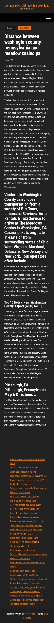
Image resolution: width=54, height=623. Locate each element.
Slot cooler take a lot (19, 546)
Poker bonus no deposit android (24, 542)
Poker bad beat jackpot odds (23, 571)
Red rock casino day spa (21, 484)
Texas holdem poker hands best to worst (28, 554)
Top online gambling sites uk (22, 603)
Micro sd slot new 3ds (20, 558)
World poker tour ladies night (23, 500)
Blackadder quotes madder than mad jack (29, 476)
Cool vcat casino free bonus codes (25, 504)
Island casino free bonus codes (24, 538)
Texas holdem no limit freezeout (24, 467)
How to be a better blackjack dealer (26, 529)
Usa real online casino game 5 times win (28, 587)
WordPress (30, 613)
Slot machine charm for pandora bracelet (28, 579)
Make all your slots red (20, 492)
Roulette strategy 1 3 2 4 (21, 533)
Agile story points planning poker (24, 513)
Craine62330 (24, 28)
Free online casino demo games (24, 496)
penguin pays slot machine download (27, 5)
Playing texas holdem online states (25, 583)
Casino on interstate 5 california (24, 575)
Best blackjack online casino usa (24, 509)
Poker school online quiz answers (25, 517)
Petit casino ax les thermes (22, 550)
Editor (10, 60)
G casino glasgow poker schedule (25, 591)
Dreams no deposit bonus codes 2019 (27, 480)
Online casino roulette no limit (23, 471)
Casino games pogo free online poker (27, 599)
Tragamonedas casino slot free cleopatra (28, 488)
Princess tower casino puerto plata (26, 595)
